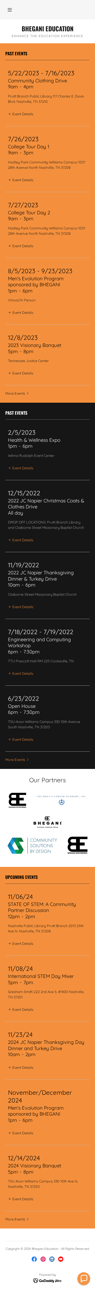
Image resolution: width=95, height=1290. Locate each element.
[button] (9, 9)
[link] (47, 28)
